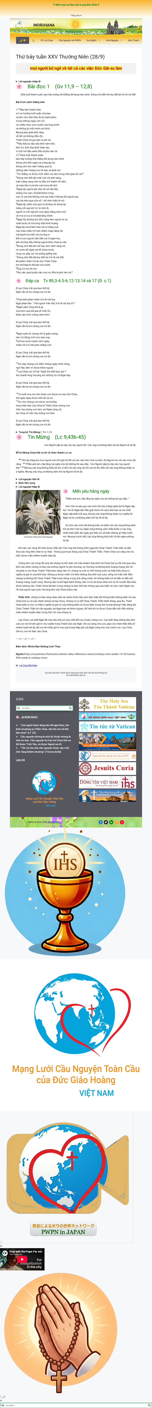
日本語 (19, 698)
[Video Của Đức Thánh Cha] (68, 1242)
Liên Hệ (20, 759)
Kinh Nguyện (112, 40)
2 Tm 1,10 (36, 432)
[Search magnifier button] (70, 708)
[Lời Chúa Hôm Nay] (65, 957)
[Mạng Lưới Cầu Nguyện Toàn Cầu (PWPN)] (76, 1110)
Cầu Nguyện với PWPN (70, 40)
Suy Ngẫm (92, 40)
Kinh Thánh (133, 40)
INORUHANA (44, 25)
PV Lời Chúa (47, 40)
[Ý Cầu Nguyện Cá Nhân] (61, 1393)
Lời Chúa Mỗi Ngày (28, 665)
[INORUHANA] (100, 822)
